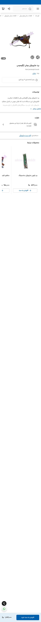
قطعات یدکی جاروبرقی (10, 16)
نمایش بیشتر (37, 109)
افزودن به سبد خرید (27, 617)
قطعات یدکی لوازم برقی (26, 16)
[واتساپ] (4, 609)
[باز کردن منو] (37, 9)
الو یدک (37, 16)
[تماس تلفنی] (4, 603)
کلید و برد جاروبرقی (25, 135)
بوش (34, 73)
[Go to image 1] (4, 58)
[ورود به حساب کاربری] (9, 8)
